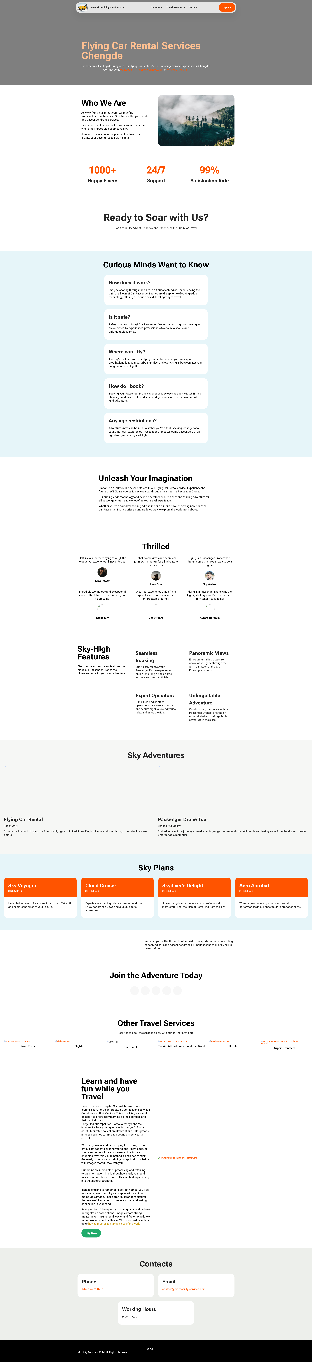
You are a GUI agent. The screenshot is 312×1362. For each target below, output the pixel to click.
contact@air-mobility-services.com (141, 69)
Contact (193, 7)
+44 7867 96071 (177, 69)
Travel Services (174, 7)
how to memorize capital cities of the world (114, 1223)
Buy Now (91, 1233)
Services (155, 7)
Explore (227, 7)
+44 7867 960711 (93, 1289)
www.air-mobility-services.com (107, 7)
